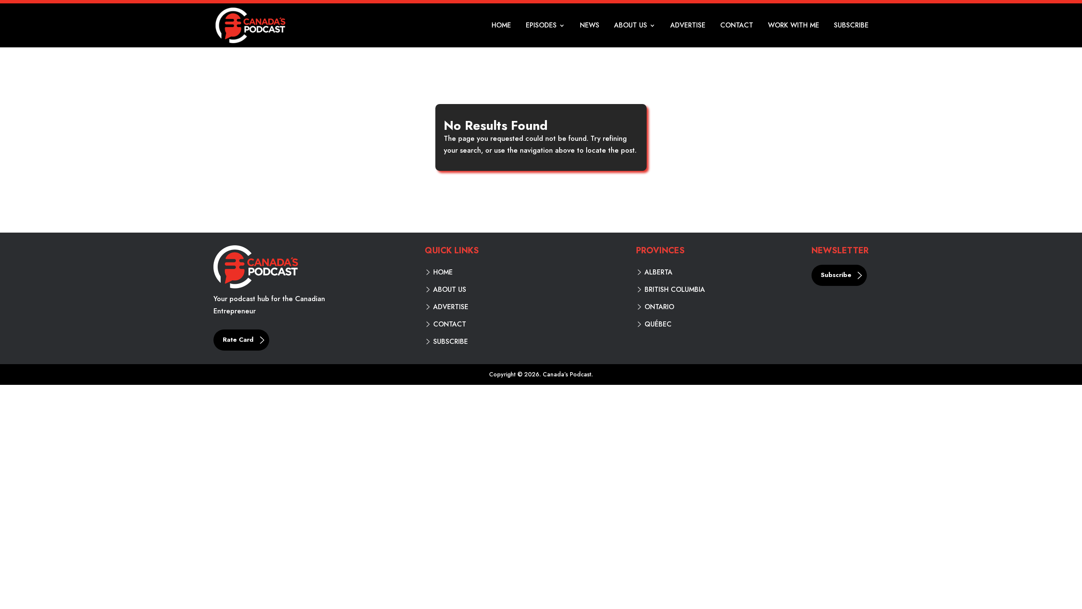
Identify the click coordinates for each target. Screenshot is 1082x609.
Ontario (659, 307)
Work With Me (793, 26)
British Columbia (675, 289)
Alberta (658, 272)
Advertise (687, 26)
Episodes (541, 26)
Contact (736, 26)
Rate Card (238, 339)
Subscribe (851, 26)
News (589, 26)
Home (501, 26)
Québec (658, 324)
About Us (630, 26)
